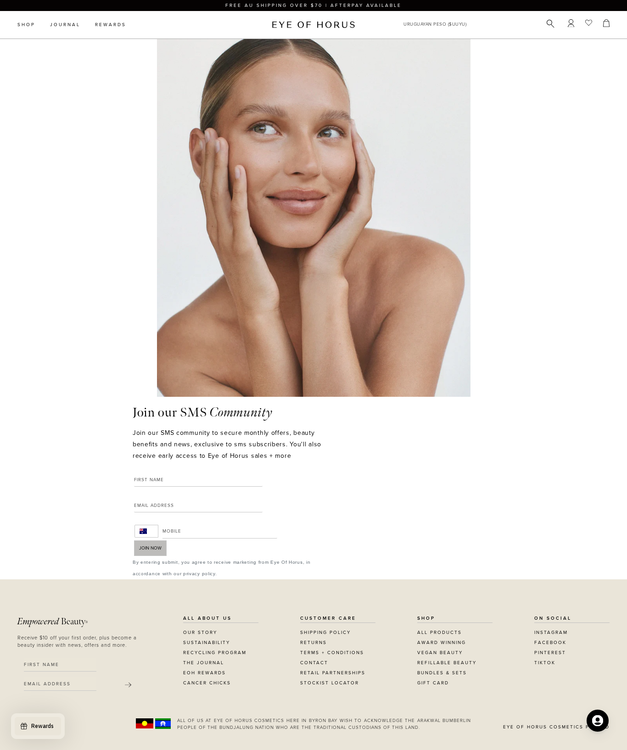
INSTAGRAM (551, 632)
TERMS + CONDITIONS (332, 652)
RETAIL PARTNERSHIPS (332, 673)
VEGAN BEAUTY (440, 652)
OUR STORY (200, 632)
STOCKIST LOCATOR (329, 683)
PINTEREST (550, 652)
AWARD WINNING (441, 642)
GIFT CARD (433, 683)
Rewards (110, 24)
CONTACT (314, 663)
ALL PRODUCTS (439, 632)
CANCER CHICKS (207, 683)
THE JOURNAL (203, 663)
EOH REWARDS (204, 673)
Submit (128, 685)
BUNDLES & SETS (442, 673)
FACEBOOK (550, 642)
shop (26, 24)
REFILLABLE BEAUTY (446, 663)
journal (65, 24)
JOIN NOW (150, 548)
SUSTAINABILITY (206, 642)
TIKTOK (544, 663)
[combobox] (146, 531)
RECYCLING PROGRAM (214, 652)
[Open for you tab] (598, 721)
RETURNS (313, 642)
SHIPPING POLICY (325, 632)
